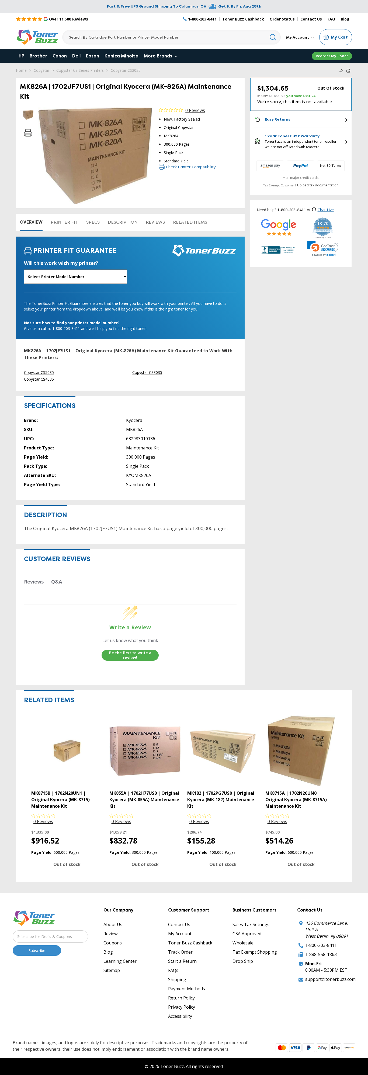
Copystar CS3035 (126, 70)
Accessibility (180, 1016)
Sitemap (111, 970)
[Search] (273, 37)
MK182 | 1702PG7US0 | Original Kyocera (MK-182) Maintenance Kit (220, 799)
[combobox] (171, 37)
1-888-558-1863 (321, 954)
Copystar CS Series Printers (80, 70)
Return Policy (181, 998)
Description (123, 222)
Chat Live (326, 209)
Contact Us (311, 19)
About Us (112, 924)
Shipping (177, 979)
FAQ (331, 19)
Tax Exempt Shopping (254, 952)
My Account (298, 37)
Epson (92, 56)
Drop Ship (242, 961)
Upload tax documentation (317, 185)
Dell (76, 56)
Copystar (41, 70)
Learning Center (120, 961)
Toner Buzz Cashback (243, 19)
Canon (60, 56)
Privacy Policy (181, 1007)
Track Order (180, 952)
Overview (31, 222)
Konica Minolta (121, 56)
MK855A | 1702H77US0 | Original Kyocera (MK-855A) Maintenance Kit (144, 799)
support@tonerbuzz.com (330, 979)
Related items (190, 222)
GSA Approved (246, 934)
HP (21, 56)
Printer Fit (64, 222)
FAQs (173, 970)
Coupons (112, 943)
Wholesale (243, 943)
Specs (93, 222)
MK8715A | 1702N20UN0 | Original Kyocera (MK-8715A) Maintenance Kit (296, 799)
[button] (323, 249)
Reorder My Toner (332, 55)
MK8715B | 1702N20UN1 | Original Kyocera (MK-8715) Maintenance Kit (60, 799)
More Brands (158, 56)
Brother (38, 56)
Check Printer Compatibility (191, 166)
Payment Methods (186, 989)
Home (21, 70)
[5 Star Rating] (278, 227)
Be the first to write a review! (130, 655)
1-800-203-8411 (321, 945)
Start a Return (182, 961)
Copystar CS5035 (39, 372)
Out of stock (67, 864)
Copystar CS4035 (39, 379)
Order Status (282, 19)
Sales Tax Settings (250, 924)
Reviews (155, 222)
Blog (345, 19)
